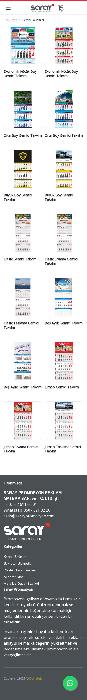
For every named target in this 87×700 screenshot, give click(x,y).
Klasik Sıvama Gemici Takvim (61, 261)
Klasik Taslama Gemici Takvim (21, 325)
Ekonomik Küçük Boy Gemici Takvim (20, 73)
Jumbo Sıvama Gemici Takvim (21, 448)
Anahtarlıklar (13, 577)
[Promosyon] (48, 8)
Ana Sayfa (10, 20)
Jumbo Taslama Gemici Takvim (63, 448)
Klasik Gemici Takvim (20, 259)
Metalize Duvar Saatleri (21, 583)
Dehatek (35, 678)
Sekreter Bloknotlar (18, 563)
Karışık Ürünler (15, 557)
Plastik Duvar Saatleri (20, 570)
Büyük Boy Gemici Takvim (18, 197)
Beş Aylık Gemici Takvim (64, 323)
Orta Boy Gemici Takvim (23, 135)
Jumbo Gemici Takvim (62, 387)
